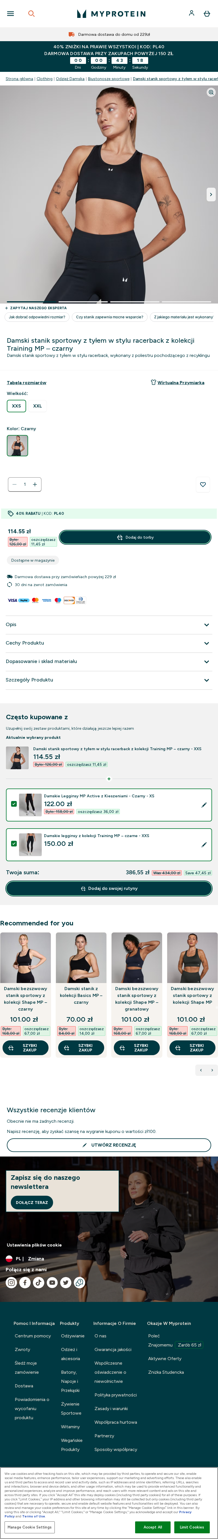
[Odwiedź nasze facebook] (25, 1282)
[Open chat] (79, 1282)
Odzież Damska (70, 78)
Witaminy (70, 1426)
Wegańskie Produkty (72, 1445)
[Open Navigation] (10, 13)
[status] (25, 484)
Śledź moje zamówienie (27, 1368)
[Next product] (212, 1070)
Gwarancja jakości (113, 1349)
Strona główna (19, 78)
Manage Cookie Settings (30, 1527)
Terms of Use (33, 1516)
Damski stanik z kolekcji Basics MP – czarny (81, 995)
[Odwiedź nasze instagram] (11, 1282)
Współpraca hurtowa (116, 1422)
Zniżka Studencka (166, 1372)
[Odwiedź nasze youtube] (52, 1282)
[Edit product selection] (204, 805)
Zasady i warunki (111, 1408)
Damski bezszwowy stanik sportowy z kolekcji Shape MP (192, 995)
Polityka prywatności (116, 1394)
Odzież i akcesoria (70, 1354)
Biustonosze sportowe (108, 78)
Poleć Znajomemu (174, 1340)
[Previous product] (201, 1070)
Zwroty (22, 1349)
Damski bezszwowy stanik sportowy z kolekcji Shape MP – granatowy (136, 998)
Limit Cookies (192, 1527)
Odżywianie (73, 1335)
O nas (100, 1335)
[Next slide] (217, 1007)
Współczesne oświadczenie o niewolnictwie (110, 1372)
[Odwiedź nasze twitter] (66, 1282)
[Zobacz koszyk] (207, 13)
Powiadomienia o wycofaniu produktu (32, 1408)
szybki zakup (30, 1047)
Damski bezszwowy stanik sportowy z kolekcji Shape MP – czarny (25, 998)
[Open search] (31, 14)
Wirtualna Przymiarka (181, 382)
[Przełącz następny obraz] (211, 194)
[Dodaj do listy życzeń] (203, 485)
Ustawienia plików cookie (34, 1245)
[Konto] (192, 14)
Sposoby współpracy (116, 1449)
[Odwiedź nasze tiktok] (38, 1282)
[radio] (16, 406)
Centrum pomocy (33, 1335)
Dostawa (24, 1385)
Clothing (45, 78)
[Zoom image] (211, 92)
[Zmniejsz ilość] (14, 484)
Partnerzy (104, 1435)
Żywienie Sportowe (71, 1408)
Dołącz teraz (32, 1202)
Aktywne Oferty (164, 1358)
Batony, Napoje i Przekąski (70, 1381)
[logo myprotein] (111, 13)
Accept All (153, 1527)
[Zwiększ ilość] (35, 484)
